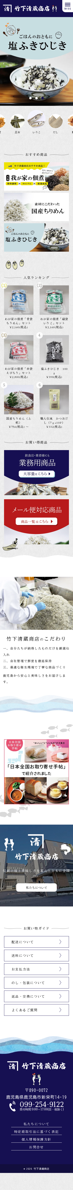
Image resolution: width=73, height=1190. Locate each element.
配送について (23, 942)
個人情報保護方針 (36, 1139)
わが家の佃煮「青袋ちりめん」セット (19, 321)
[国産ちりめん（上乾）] (18, 399)
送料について (23, 955)
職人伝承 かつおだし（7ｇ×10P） (54, 420)
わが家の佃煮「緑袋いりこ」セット (54, 321)
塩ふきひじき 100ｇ (54, 371)
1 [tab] (30, 98)
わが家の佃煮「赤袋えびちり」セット (19, 371)
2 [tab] (36, 98)
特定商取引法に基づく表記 (36, 1131)
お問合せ (36, 1147)
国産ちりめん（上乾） (18, 420)
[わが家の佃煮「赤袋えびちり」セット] (18, 350)
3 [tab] (42, 98)
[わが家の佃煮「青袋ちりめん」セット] (18, 300)
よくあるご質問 (25, 1010)
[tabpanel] (36, 61)
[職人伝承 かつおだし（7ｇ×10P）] (54, 399)
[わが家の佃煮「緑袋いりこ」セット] (54, 300)
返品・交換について (28, 996)
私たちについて (37, 1124)
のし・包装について (28, 982)
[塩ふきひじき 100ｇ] (54, 350)
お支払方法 (21, 969)
